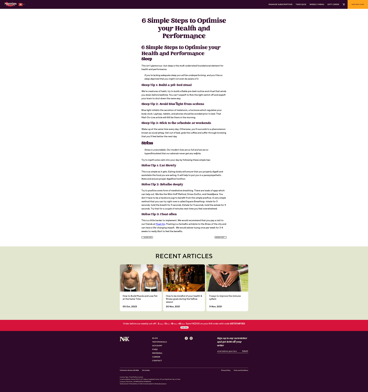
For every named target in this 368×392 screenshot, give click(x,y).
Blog (155, 334)
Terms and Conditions (241, 367)
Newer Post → (220, 237)
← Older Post (147, 237)
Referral (157, 349)
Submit (245, 347)
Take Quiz (301, 4)
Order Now (245, 324)
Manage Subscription (280, 4)
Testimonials (159, 338)
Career (156, 353)
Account (157, 342)
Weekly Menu (317, 4)
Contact (157, 357)
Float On (160, 224)
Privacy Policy (225, 367)
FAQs (155, 346)
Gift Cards (333, 4)
